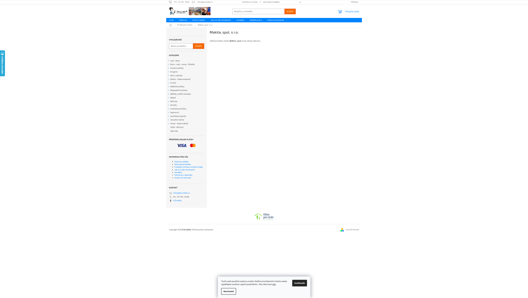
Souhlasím (299, 283)
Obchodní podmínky (271, 2)
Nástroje (173, 101)
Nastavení (228, 291)
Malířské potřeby (177, 86)
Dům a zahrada (176, 75)
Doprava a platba (249, 2)
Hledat (290, 11)
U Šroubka (177, 200)
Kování (173, 83)
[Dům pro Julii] (264, 216)
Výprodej (174, 131)
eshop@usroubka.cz (181, 193)
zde (274, 284)
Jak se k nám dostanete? (184, 169)
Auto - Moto (175, 60)
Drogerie (174, 71)
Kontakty (178, 172)
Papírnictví (174, 112)
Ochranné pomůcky (178, 108)
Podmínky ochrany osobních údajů (188, 167)
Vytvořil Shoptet (352, 229)
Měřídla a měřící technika (180, 94)
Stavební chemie (177, 120)
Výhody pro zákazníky (183, 175)
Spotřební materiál (178, 116)
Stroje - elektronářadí (179, 123)
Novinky (173, 105)
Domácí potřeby (177, 68)
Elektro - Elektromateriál (180, 79)
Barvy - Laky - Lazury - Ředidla (182, 64)
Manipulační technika (178, 90)
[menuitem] (171, 20)
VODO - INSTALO (177, 127)
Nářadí (173, 97)
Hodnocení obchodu (182, 177)
